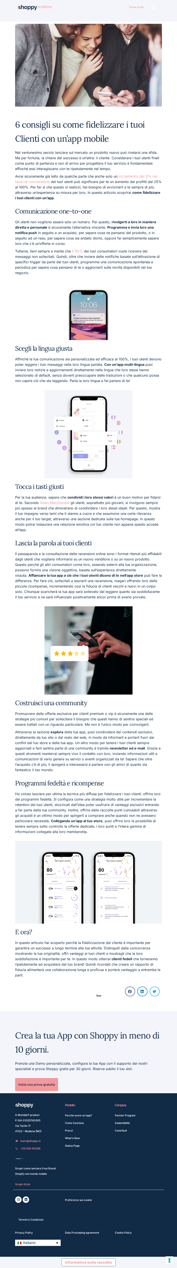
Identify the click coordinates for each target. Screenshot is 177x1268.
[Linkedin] (26, 1199)
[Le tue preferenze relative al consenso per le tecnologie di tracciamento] (169, 1260)
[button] (153, 7)
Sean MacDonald (55, 503)
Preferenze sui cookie (78, 1200)
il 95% (78, 251)
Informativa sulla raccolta (88, 1262)
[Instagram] (18, 1199)
